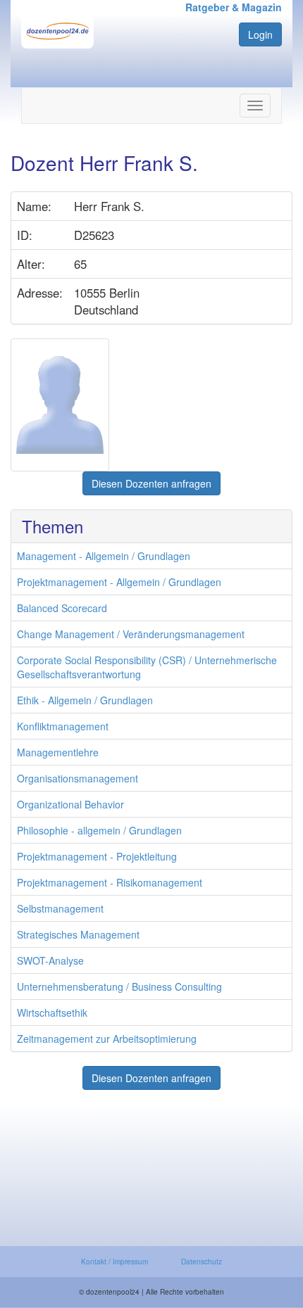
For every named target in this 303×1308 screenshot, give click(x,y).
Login (260, 34)
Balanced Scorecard (62, 608)
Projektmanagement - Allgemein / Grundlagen (119, 582)
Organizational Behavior (70, 804)
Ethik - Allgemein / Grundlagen (85, 700)
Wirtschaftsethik (52, 1012)
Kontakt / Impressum (114, 1261)
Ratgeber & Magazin (233, 7)
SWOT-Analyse (50, 960)
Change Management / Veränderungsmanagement (131, 634)
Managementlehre (58, 752)
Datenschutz (201, 1261)
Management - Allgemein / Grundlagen (103, 556)
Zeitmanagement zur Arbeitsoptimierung (107, 1038)
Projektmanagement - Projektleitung (97, 856)
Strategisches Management (78, 934)
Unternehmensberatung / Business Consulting (119, 986)
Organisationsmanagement (77, 778)
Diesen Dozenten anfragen (151, 483)
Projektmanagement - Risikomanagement (109, 882)
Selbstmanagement (60, 908)
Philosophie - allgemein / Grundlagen (99, 830)
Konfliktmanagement (63, 726)
